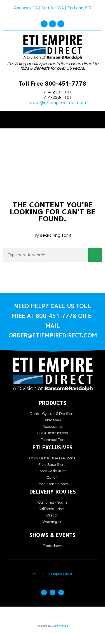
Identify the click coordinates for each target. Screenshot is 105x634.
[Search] (95, 255)
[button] (53, 118)
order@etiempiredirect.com (57, 102)
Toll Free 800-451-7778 (52, 83)
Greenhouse (60, 625)
